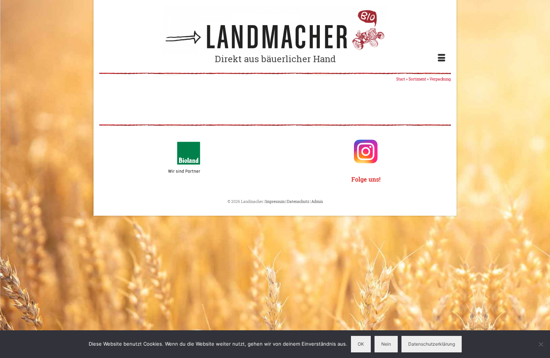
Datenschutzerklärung (431, 344)
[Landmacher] (275, 30)
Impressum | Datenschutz (287, 201)
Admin (317, 201)
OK (361, 344)
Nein (386, 344)
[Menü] (441, 58)
